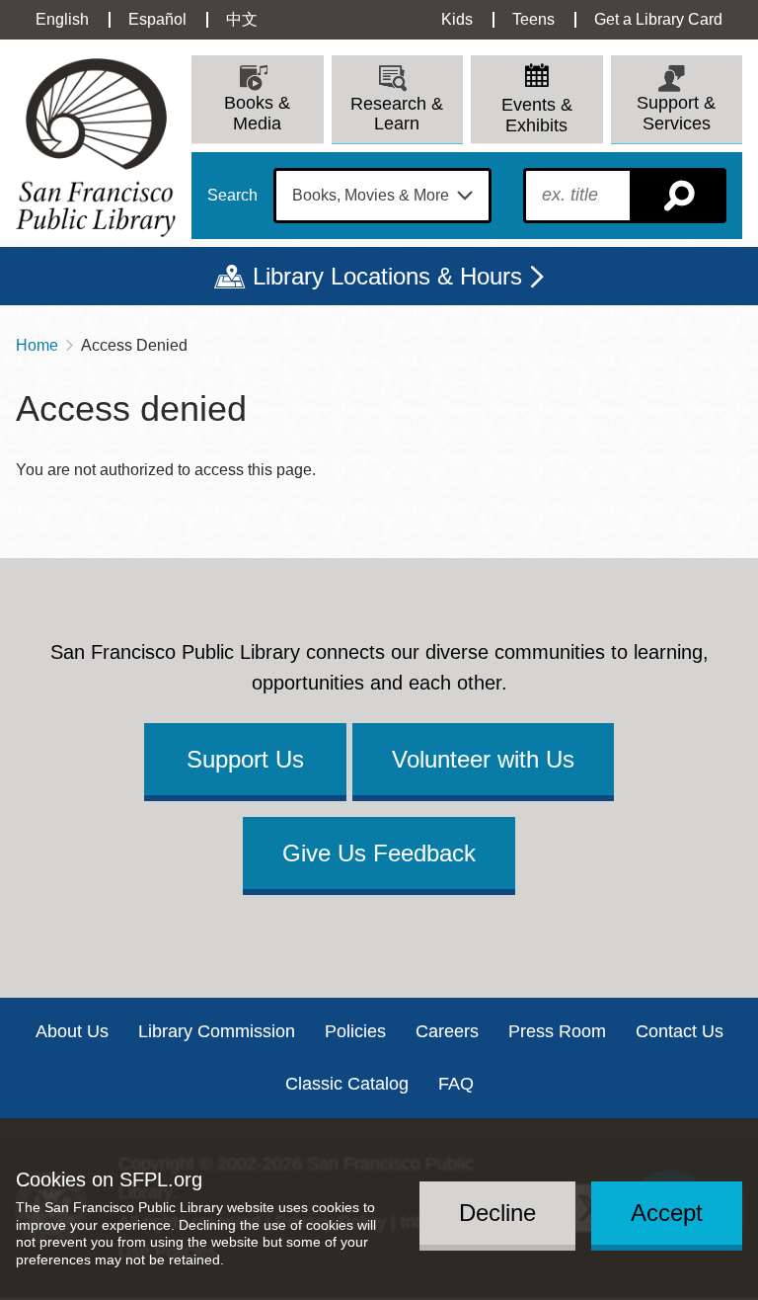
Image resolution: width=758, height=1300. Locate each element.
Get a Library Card (658, 19)
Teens (533, 19)
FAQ (456, 1084)
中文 (242, 19)
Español (157, 19)
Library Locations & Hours (387, 276)
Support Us (245, 759)
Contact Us (679, 1031)
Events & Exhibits (536, 115)
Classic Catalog (347, 1084)
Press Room (557, 1031)
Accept (667, 1212)
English (62, 19)
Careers (447, 1031)
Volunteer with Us (483, 759)
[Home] (96, 147)
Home (37, 345)
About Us (72, 1031)
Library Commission (216, 1031)
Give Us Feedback (379, 853)
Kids (457, 19)
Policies (355, 1031)
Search (232, 195)
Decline (497, 1212)
